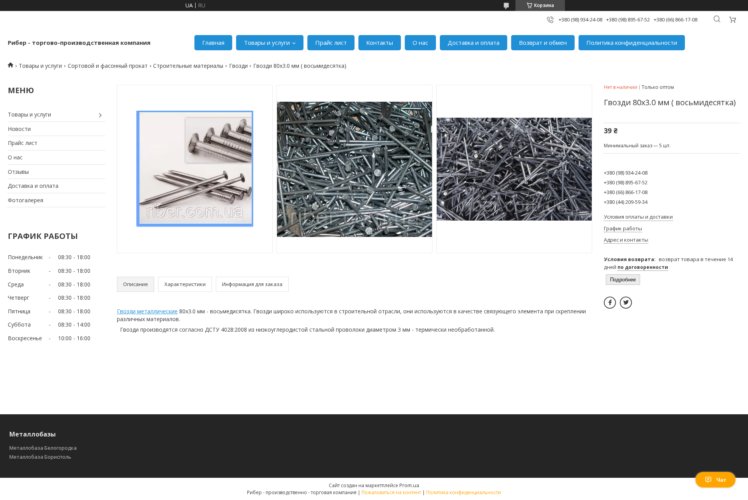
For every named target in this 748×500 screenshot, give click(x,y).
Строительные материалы (188, 65)
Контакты (379, 42)
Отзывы (18, 171)
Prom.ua (409, 485)
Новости (19, 129)
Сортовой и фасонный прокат (108, 65)
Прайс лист (331, 42)
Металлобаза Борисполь (40, 456)
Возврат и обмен (543, 42)
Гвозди (238, 65)
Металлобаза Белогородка (43, 447)
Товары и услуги (267, 42)
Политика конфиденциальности (631, 42)
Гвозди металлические (147, 311)
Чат (721, 480)
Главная (213, 42)
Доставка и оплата (473, 42)
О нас (420, 42)
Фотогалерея (25, 200)
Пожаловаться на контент (391, 492)
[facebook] (610, 303)
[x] (626, 303)
